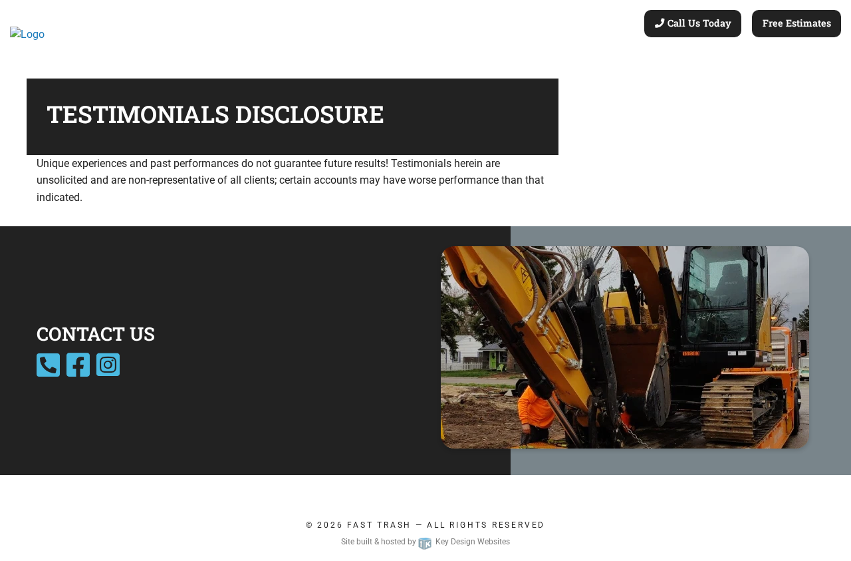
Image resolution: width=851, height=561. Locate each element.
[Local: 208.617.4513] (50, 371)
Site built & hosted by (425, 541)
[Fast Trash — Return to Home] (27, 33)
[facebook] (78, 371)
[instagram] (108, 371)
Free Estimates (797, 23)
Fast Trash (379, 525)
